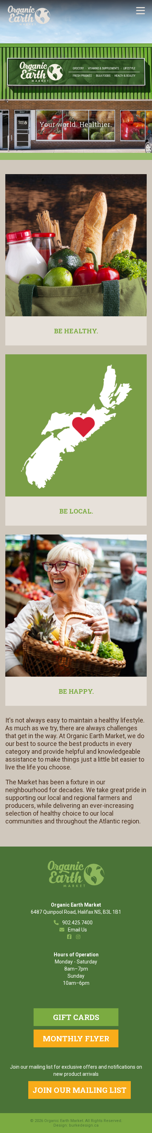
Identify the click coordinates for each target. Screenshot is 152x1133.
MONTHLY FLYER (76, 1038)
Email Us (77, 930)
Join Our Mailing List (80, 1090)
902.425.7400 (77, 922)
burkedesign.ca (84, 1125)
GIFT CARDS (76, 1017)
